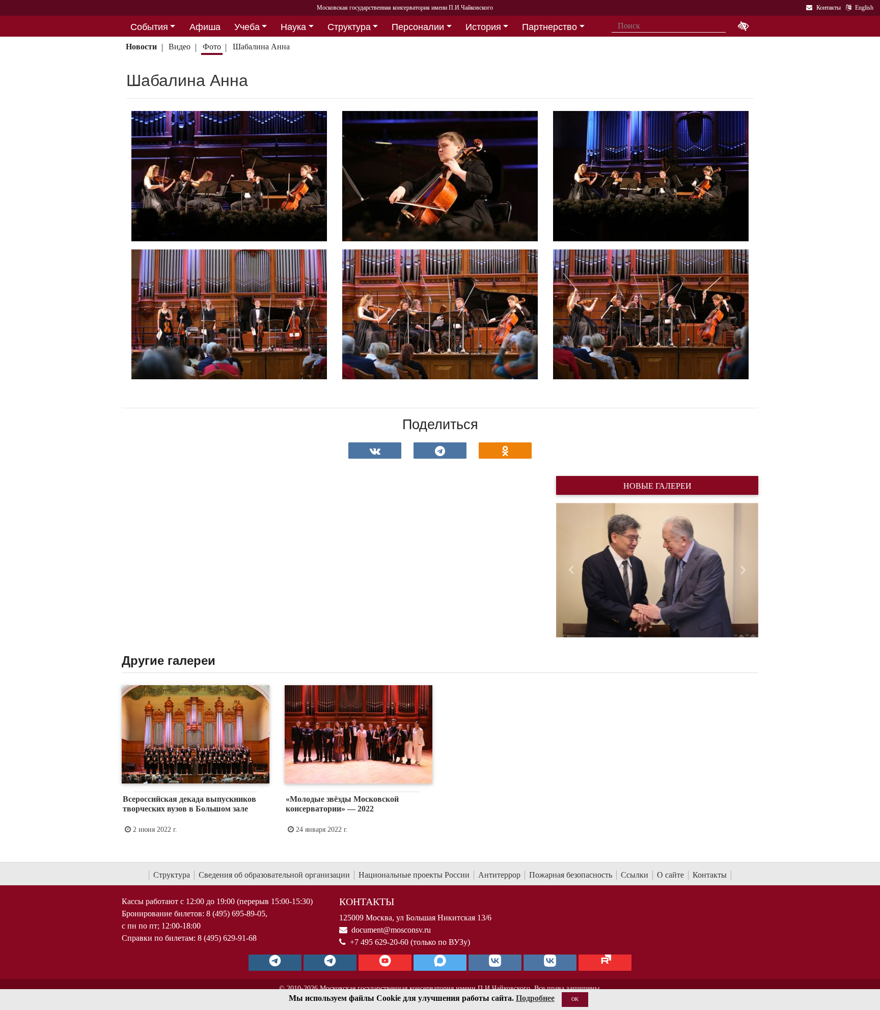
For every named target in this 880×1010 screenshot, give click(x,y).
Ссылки (634, 875)
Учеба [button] (247, 27)
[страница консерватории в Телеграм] (275, 963)
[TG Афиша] (330, 963)
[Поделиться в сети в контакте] (374, 450)
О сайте (670, 875)
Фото (212, 46)
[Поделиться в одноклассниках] (505, 450)
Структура (171, 875)
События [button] (149, 27)
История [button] (483, 27)
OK (575, 999)
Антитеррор (499, 875)
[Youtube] (385, 963)
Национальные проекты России (414, 875)
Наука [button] (293, 27)
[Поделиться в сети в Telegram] (440, 450)
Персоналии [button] (418, 27)
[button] (571, 570)
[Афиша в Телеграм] (605, 963)
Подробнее (535, 998)
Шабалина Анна (262, 46)
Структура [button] (349, 27)
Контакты (710, 875)
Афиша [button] (205, 27)
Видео (179, 46)
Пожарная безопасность (570, 875)
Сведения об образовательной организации (274, 875)
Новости (141, 46)
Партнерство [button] (549, 27)
